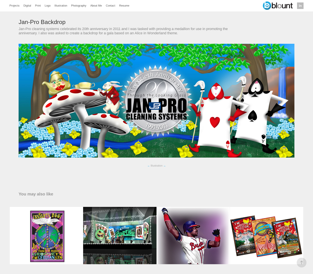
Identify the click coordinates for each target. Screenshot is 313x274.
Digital (27, 5)
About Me (96, 5)
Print (38, 5)
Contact (110, 5)
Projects (14, 5)
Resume (124, 5)
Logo (48, 5)
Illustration (60, 5)
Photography (78, 5)
